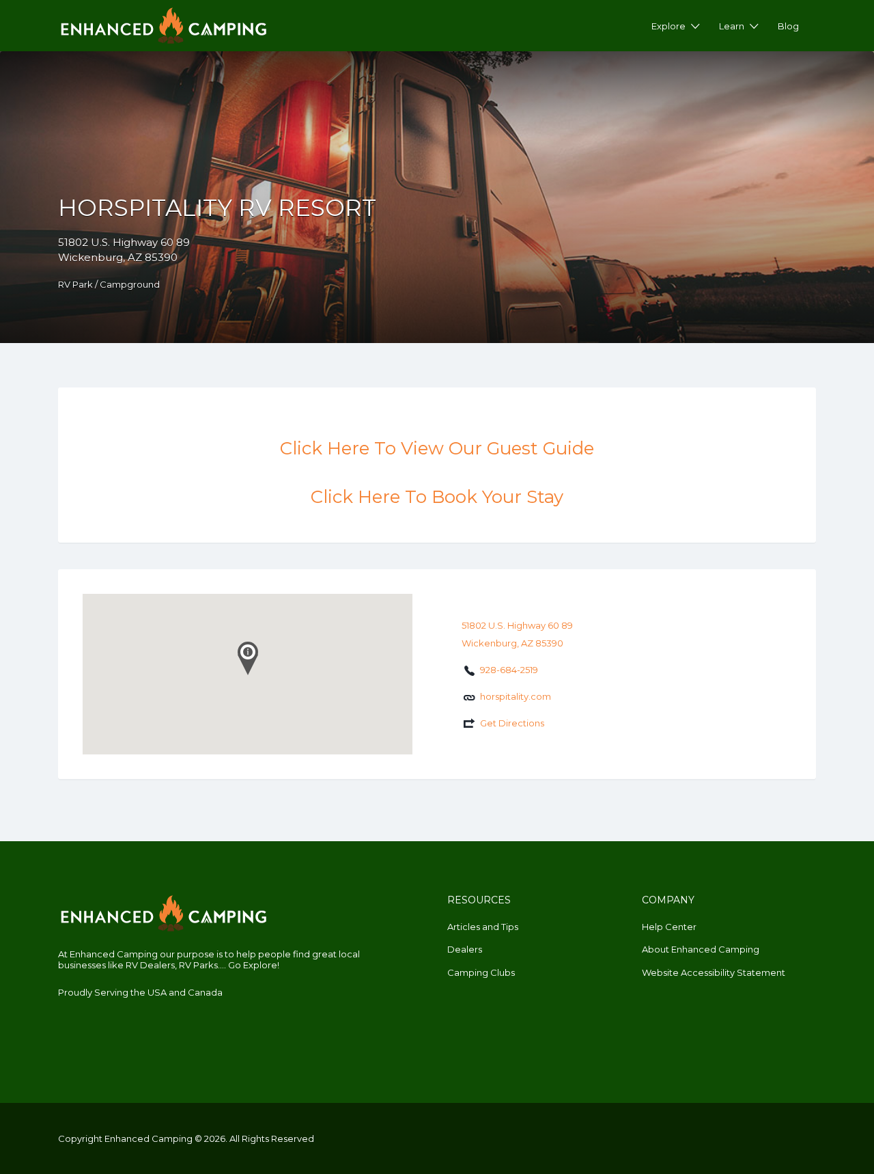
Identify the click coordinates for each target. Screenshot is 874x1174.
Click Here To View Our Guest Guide (437, 448)
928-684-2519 (509, 669)
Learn (731, 26)
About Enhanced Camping (700, 949)
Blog (788, 26)
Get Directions (512, 723)
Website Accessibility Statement (713, 972)
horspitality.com (515, 696)
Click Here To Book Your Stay (437, 497)
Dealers (464, 949)
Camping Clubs (481, 972)
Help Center (669, 926)
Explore (668, 26)
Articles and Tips (482, 926)
